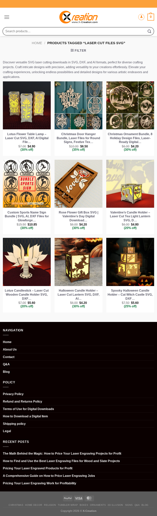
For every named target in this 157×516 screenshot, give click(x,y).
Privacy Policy (13, 394)
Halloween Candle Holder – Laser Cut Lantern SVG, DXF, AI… (78, 294)
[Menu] (6, 17)
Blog (6, 371)
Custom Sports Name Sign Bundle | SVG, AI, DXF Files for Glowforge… (27, 216)
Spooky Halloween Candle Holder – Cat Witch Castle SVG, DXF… (130, 294)
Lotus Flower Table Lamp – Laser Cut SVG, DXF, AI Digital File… (26, 138)
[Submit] (149, 31)
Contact (8, 357)
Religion (50, 505)
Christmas (16, 505)
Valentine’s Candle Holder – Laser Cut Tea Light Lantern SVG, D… (130, 216)
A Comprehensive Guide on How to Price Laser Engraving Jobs (49, 475)
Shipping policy (14, 423)
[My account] (141, 17)
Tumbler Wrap (68, 505)
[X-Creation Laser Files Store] (78, 17)
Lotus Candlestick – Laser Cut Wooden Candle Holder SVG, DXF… (27, 294)
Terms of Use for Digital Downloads (28, 409)
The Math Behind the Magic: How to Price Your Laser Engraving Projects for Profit (62, 453)
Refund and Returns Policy (22, 401)
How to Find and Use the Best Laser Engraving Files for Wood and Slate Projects (61, 461)
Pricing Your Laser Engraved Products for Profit (37, 468)
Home (37, 43)
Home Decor (33, 505)
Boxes (84, 505)
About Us (10, 349)
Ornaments (98, 505)
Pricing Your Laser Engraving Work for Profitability (39, 483)
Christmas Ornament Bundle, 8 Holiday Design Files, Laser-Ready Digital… (130, 138)
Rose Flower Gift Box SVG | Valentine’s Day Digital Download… (78, 216)
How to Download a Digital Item (25, 416)
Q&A (6, 364)
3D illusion (115, 505)
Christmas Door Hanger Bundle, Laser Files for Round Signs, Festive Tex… (78, 138)
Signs (129, 505)
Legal (7, 431)
